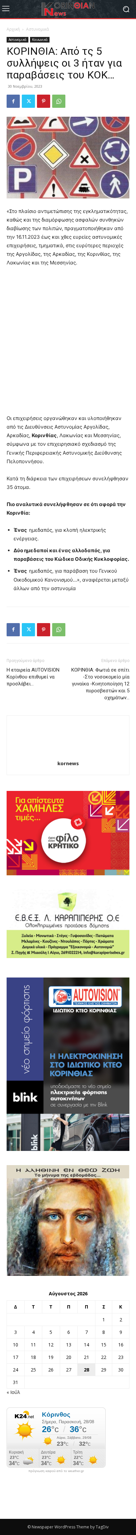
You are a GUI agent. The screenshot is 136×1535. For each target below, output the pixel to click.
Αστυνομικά (37, 29)
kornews (68, 763)
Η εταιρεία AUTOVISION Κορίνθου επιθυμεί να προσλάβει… (33, 677)
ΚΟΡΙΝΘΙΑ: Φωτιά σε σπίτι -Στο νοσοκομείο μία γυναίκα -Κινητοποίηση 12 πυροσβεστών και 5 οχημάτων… (100, 684)
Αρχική (13, 29)
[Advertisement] (68, 343)
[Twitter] (28, 101)
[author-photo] (68, 754)
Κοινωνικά (40, 39)
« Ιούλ (13, 1392)
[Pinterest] (43, 101)
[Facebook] (13, 101)
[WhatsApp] (58, 101)
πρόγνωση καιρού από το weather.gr (56, 1471)
